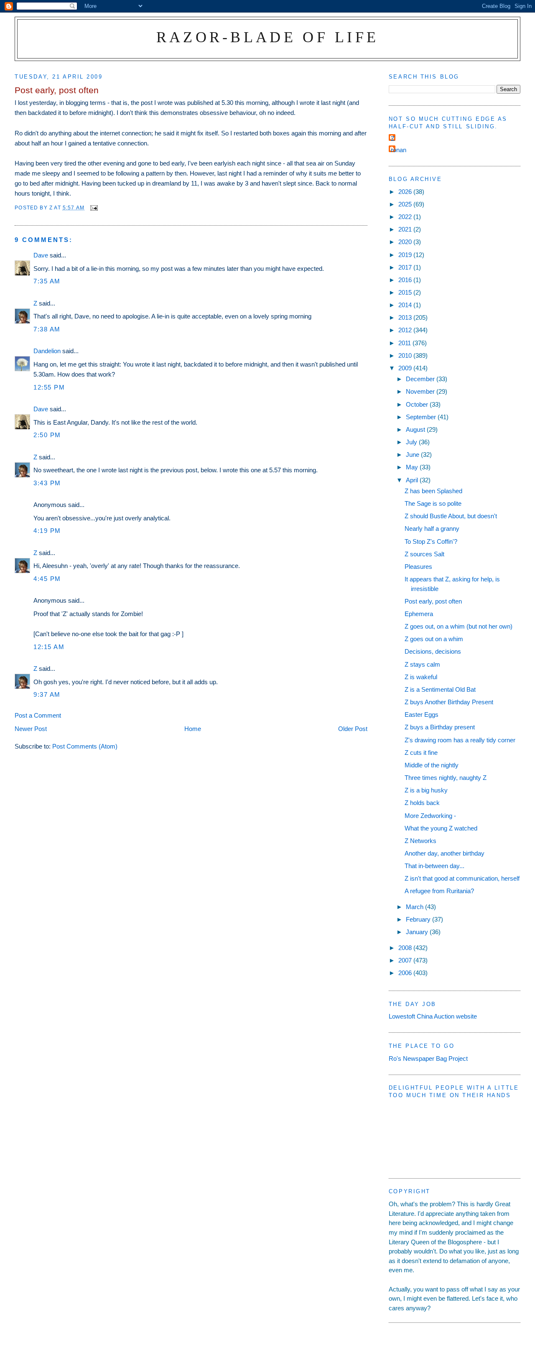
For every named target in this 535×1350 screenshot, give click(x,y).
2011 (405, 342)
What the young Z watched (441, 828)
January (418, 931)
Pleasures (418, 566)
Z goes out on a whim (434, 638)
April (413, 480)
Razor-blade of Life (267, 37)
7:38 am (47, 329)
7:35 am (47, 281)
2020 (405, 241)
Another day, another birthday (444, 853)
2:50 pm (47, 434)
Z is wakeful (421, 676)
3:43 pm (47, 483)
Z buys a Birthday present (440, 727)
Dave (40, 255)
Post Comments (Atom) (84, 746)
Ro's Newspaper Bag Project (428, 1058)
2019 (405, 254)
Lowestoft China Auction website (433, 1016)
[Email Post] (93, 207)
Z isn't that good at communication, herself (462, 878)
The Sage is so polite (433, 503)
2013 (405, 317)
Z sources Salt (424, 554)
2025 (405, 204)
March (415, 906)
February (419, 919)
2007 (405, 960)
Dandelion (47, 350)
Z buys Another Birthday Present (449, 702)
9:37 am (47, 694)
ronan (398, 149)
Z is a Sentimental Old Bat (440, 689)
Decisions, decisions (433, 651)
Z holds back (422, 802)
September (422, 416)
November (421, 391)
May (413, 467)
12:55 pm (49, 387)
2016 (405, 279)
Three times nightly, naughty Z (446, 777)
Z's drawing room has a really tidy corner (460, 740)
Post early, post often (433, 601)
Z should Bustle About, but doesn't (451, 516)
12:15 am (48, 646)
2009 (405, 368)
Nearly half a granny (432, 528)
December (421, 378)
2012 (405, 330)
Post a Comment (38, 715)
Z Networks (420, 840)
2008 (405, 947)
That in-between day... (434, 865)
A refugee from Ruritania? (439, 890)
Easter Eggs (421, 714)
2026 (405, 191)
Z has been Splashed (433, 490)
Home (192, 728)
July (412, 442)
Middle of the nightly (432, 765)
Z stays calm (422, 664)
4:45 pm (47, 578)
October (418, 404)
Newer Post (31, 728)
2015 (405, 292)
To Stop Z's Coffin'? (431, 541)
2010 (405, 355)
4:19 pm (47, 530)
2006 (405, 972)
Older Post (352, 728)
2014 (405, 304)
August (416, 429)
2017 (405, 267)
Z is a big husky (426, 790)
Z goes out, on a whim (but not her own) (458, 626)
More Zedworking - (430, 815)
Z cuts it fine (421, 752)
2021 (405, 229)
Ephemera (419, 613)
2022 (405, 216)
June (413, 454)
